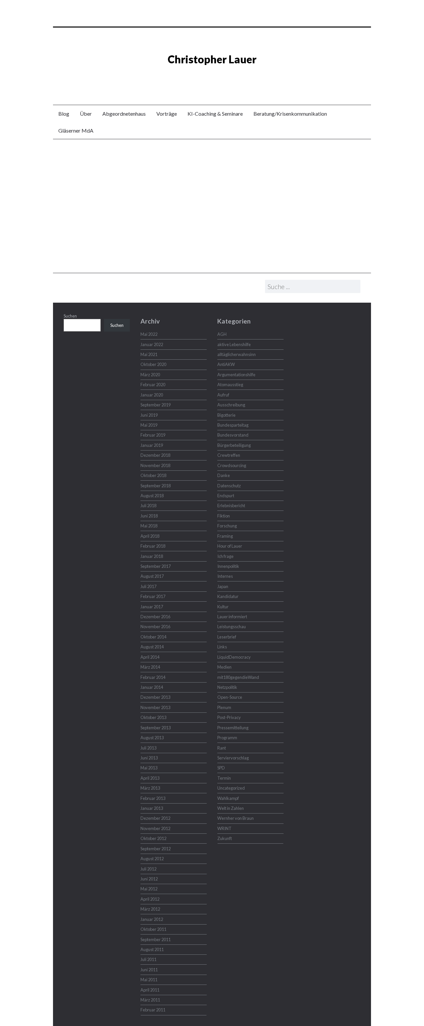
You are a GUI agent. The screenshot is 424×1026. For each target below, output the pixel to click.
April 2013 (149, 778)
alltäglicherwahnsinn (236, 354)
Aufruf (223, 394)
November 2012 (155, 828)
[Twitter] (207, 77)
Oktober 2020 (153, 364)
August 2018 (152, 495)
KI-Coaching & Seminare (215, 113)
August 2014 (152, 646)
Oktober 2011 (153, 929)
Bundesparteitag (232, 425)
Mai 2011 (148, 979)
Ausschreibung (231, 404)
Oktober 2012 (153, 838)
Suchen (70, 316)
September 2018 (155, 485)
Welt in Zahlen (230, 808)
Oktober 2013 (153, 717)
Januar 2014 (151, 687)
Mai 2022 (148, 334)
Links (222, 646)
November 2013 (155, 707)
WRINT (224, 828)
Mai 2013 (148, 767)
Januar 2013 (151, 808)
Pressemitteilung (232, 727)
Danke (223, 475)
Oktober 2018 (153, 475)
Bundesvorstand (232, 435)
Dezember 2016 (155, 616)
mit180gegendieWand (238, 677)
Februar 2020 (152, 384)
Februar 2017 (152, 596)
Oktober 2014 (153, 636)
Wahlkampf (228, 798)
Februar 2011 (152, 1009)
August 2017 (152, 576)
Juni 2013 (149, 757)
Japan (222, 586)
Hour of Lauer (229, 546)
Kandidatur (227, 596)
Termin (224, 778)
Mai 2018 (148, 525)
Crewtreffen (228, 455)
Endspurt (225, 495)
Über (86, 113)
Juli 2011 (148, 959)
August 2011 (152, 949)
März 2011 (150, 999)
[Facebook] (217, 77)
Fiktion (223, 515)
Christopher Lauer (212, 59)
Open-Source (229, 697)
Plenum (224, 707)
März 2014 (150, 667)
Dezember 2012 (155, 818)
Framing (225, 536)
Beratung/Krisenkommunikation (290, 113)
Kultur (223, 606)
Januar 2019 (151, 445)
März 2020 (150, 374)
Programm (227, 737)
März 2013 (150, 788)
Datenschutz (229, 485)
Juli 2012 (148, 869)
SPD (221, 767)
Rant (221, 748)
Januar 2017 (151, 606)
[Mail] (226, 77)
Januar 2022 (151, 344)
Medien (224, 667)
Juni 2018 (149, 515)
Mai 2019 (148, 425)
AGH (222, 334)
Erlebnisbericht (231, 505)
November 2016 (155, 626)
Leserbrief (226, 636)
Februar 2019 (152, 435)
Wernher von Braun (235, 818)
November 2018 (155, 465)
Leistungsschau (231, 626)
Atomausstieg (230, 384)
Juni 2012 (149, 878)
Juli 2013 (148, 748)
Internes (225, 576)
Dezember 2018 (155, 455)
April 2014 (149, 657)
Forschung (227, 525)
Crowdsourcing (231, 465)
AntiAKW (226, 364)
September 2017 (155, 566)
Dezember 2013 (155, 697)
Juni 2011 (149, 969)
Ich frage (225, 556)
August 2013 (152, 737)
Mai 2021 (148, 354)
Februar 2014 (152, 677)
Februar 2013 (152, 798)
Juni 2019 (149, 415)
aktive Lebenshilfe (234, 344)
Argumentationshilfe (236, 374)
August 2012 (152, 858)
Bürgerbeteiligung (234, 445)
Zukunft (224, 838)
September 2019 (155, 404)
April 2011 (149, 990)
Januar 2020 (151, 394)
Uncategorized (231, 788)
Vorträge (166, 113)
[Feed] (197, 77)
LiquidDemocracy (234, 657)
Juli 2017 (148, 586)
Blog (63, 113)
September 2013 (155, 727)
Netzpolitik (227, 687)
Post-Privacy (229, 717)
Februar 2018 (152, 546)
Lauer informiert (232, 616)
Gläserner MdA (75, 130)
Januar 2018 (151, 556)
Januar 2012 (151, 919)
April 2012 (149, 899)
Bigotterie (226, 415)
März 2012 (150, 909)
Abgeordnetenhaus (124, 113)
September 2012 (155, 848)
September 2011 (155, 939)
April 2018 (149, 536)
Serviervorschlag (233, 757)
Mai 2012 (148, 888)
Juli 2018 (148, 505)
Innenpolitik (228, 566)
